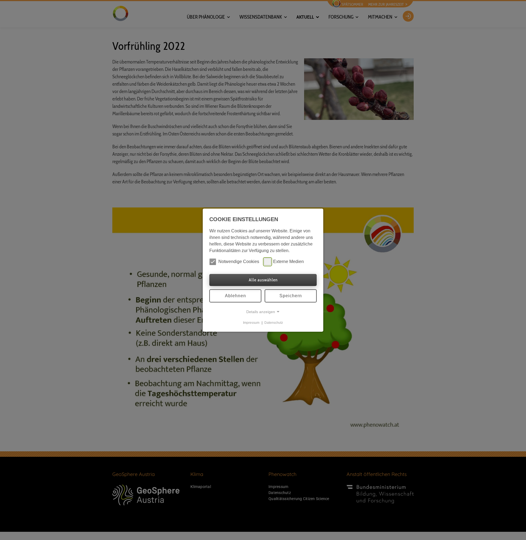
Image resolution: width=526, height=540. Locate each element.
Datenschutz (273, 323)
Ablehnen (235, 295)
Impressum (251, 323)
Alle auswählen (263, 279)
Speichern (290, 295)
